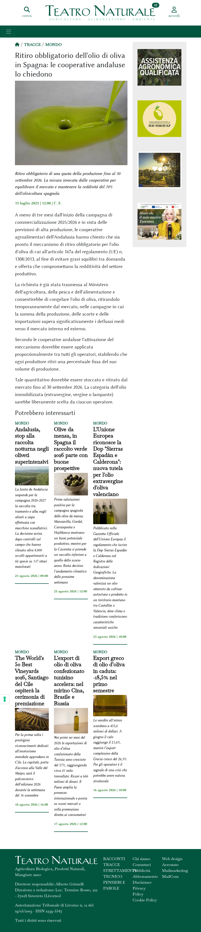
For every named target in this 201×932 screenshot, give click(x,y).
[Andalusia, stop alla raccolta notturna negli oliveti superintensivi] (32, 476)
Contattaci (142, 864)
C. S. (58, 203)
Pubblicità (141, 870)
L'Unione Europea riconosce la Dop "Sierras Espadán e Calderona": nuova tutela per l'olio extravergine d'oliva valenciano (108, 461)
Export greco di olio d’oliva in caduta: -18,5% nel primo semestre (109, 674)
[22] (100, 12)
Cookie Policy (145, 900)
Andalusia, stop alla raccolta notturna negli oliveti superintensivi (32, 445)
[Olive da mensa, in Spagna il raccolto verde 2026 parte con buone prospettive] (71, 485)
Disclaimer (142, 882)
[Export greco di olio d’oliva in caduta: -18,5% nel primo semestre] (110, 706)
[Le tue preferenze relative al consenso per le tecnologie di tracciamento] (4, 699)
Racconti (114, 858)
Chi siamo (141, 858)
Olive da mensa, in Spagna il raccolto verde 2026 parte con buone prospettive (71, 448)
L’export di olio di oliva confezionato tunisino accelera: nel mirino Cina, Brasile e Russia (69, 680)
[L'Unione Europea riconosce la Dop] (110, 512)
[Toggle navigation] (9, 31)
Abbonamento (145, 876)
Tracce (32, 44)
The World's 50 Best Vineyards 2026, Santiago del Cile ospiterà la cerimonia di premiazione (32, 680)
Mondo (53, 44)
